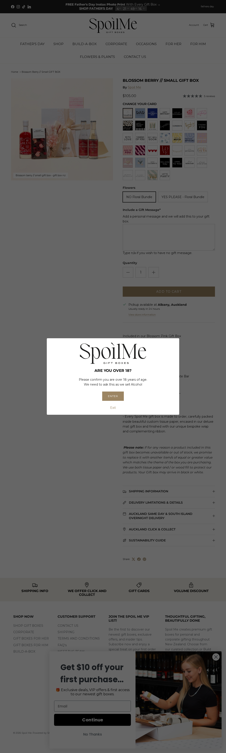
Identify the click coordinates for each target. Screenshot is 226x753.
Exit (113, 408)
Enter (113, 396)
